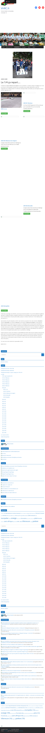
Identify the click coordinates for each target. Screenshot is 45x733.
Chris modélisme (11, 506)
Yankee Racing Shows (5, 436)
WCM (5, 459)
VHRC (18, 521)
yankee (35, 521)
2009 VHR (4, 409)
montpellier (5, 518)
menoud (33, 515)
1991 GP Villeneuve (5, 378)
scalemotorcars (11, 490)
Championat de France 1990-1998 (7, 368)
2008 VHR (4, 407)
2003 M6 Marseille (28, 205)
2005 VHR (4, 401)
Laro (5, 453)
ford (16, 515)
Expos (29, 47)
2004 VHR (4, 399)
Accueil (3, 47)
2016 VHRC (4, 422)
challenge (27, 513)
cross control (10, 515)
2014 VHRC (4, 418)
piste (33, 518)
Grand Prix (19, 515)
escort (14, 515)
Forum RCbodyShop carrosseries (20, 466)
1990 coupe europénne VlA (7, 376)
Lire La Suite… (4, 113)
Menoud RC (8, 455)
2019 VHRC (4, 428)
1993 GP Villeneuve (5, 379)
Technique (24, 47)
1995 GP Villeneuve (5, 381)
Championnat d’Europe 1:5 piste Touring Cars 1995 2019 (11, 372)
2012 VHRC (4, 415)
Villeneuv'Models (10, 443)
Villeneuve (26, 521)
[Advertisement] (22, 24)
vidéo (21, 521)
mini (36, 515)
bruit (21, 513)
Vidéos (34, 47)
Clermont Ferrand (39, 513)
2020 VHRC (4, 430)
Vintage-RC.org (10, 474)
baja (7, 513)
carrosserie (24, 513)
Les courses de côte (5, 434)
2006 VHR (4, 403)
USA (16, 521)
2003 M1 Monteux (27, 103)
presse (2, 521)
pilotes (31, 518)
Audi (5, 513)
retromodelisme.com (14, 488)
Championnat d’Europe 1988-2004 (7, 370)
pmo (35, 518)
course (4, 515)
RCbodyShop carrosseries (17, 457)
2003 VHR (4, 387)
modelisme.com (11, 468)
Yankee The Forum (13, 475)
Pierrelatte (24, 518)
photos (19, 518)
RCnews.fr (8, 486)
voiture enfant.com (13, 492)
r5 (3, 521)
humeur (26, 515)
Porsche (40, 518)
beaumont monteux (12, 513)
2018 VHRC (4, 426)
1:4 (1, 513)
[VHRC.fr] (22, 33)
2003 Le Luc (4, 109)
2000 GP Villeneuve (5, 385)
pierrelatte (28, 518)
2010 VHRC (4, 411)
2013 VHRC (4, 417)
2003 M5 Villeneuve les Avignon (9, 140)
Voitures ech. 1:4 (9, 47)
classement (33, 513)
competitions (16, 47)
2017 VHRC (4, 424)
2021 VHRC (4, 432)
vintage (31, 521)
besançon (18, 513)
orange (14, 518)
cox (7, 515)
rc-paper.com (9, 484)
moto (10, 518)
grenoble (22, 515)
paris (17, 518)
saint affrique (8, 521)
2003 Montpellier (5, 306)
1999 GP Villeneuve (5, 383)
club (1, 515)
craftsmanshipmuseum (15, 451)
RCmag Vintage (11, 472)
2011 (3, 513)
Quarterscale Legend (14, 470)
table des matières (4, 361)
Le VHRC (2, 374)
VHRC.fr (5, 8)
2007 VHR (4, 405)
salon (14, 521)
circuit (30, 513)
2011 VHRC (4, 413)
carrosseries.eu (11, 482)
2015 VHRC (4, 420)
